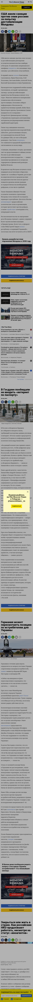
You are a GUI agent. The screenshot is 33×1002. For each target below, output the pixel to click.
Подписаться (16, 506)
